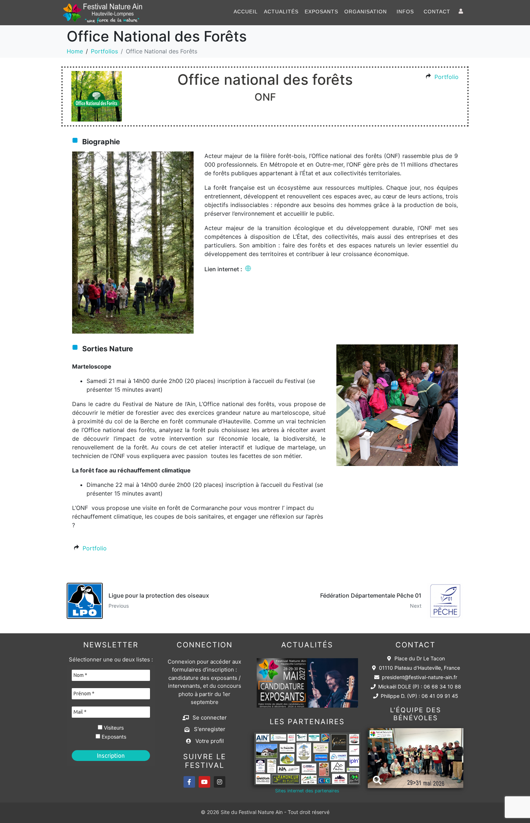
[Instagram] (219, 782)
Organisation (365, 11)
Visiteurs (113, 728)
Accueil (246, 11)
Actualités (281, 11)
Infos (405, 11)
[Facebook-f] (189, 782)
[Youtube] (204, 782)
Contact (437, 11)
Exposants (321, 11)
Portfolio (446, 76)
